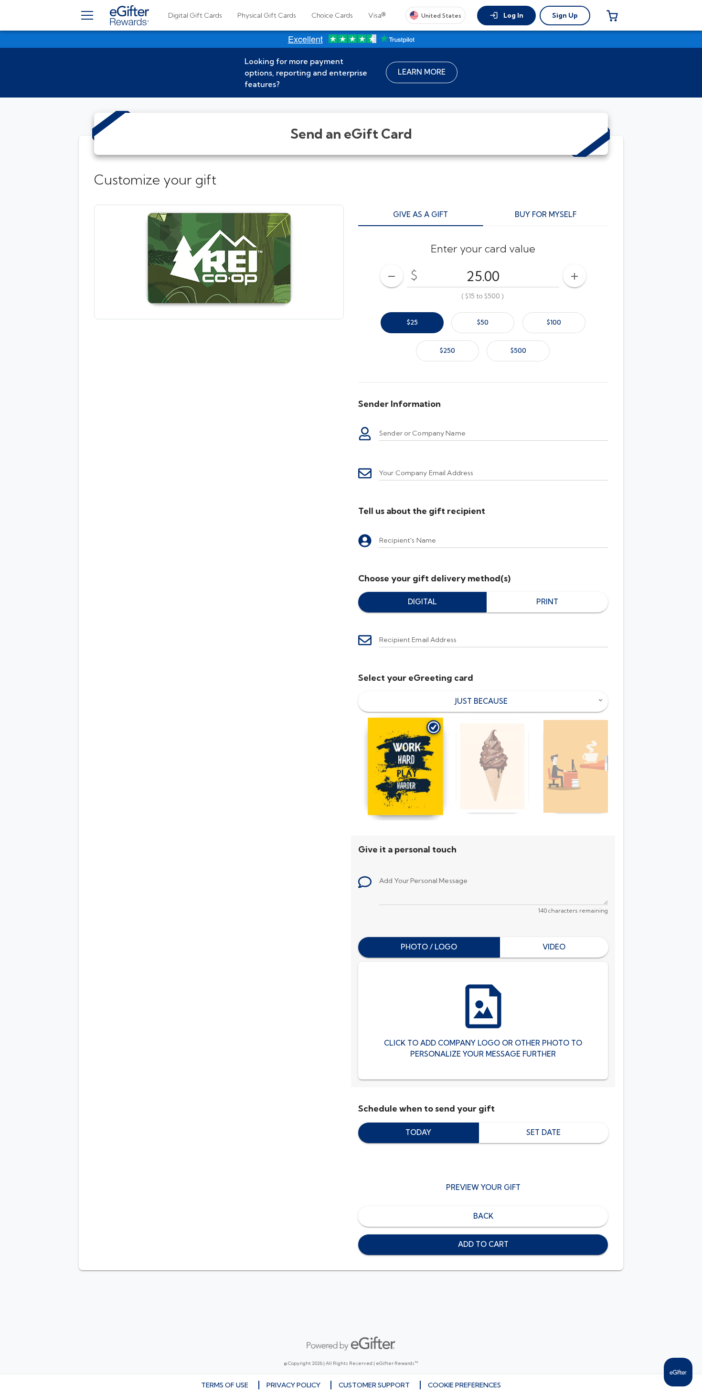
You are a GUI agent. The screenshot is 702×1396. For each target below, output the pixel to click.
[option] (412, 322)
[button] (506, 15)
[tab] (195, 15)
